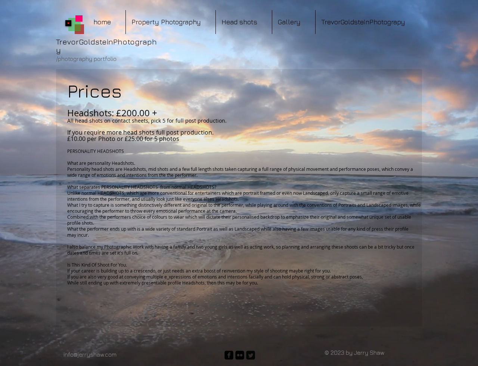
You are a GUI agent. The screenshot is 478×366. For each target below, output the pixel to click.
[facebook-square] (228, 355)
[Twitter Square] (250, 355)
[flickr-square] (239, 355)
